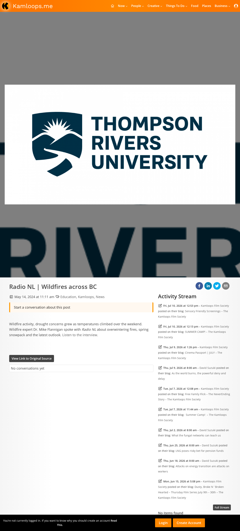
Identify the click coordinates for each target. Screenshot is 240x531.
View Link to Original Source (32, 358)
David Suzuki (208, 368)
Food (194, 6)
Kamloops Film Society (215, 305)
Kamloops (86, 296)
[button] (199, 286)
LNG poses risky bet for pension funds (200, 451)
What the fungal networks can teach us (196, 435)
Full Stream (222, 507)
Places (206, 6)
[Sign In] (236, 6)
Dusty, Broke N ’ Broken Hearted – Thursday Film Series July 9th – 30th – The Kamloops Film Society (191, 492)
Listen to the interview (79, 335)
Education (68, 296)
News (100, 296)
